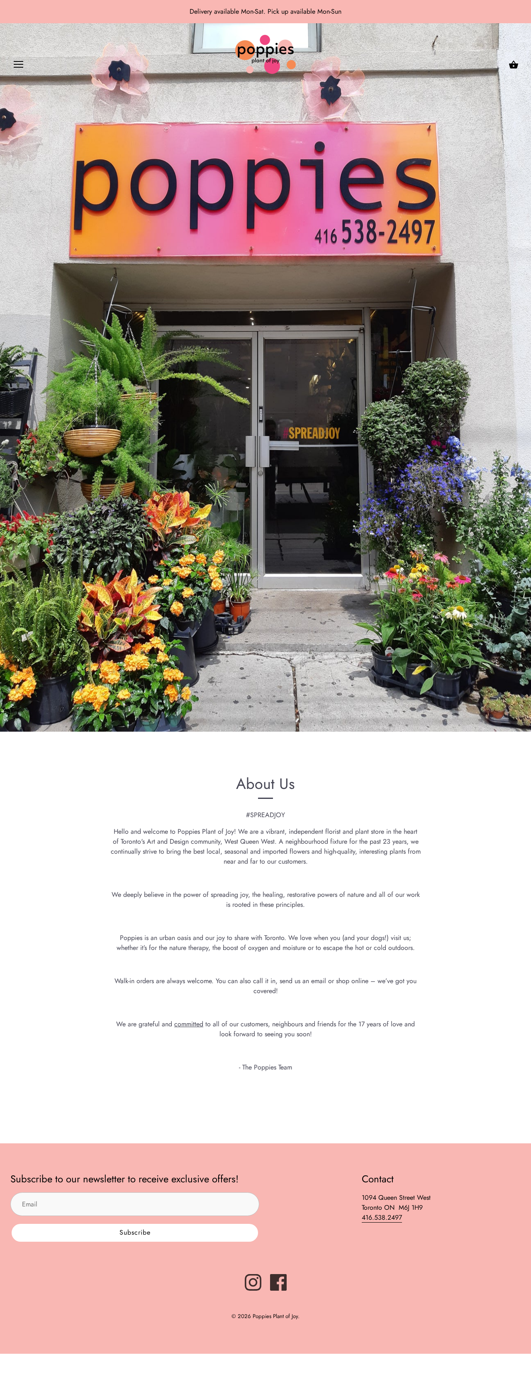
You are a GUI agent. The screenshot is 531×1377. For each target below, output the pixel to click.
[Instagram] (253, 1282)
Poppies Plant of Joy (275, 1316)
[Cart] (514, 65)
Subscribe (135, 1232)
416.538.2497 (382, 1217)
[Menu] (18, 66)
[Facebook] (278, 1282)
